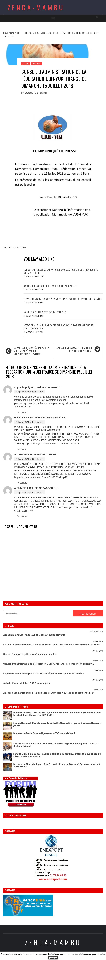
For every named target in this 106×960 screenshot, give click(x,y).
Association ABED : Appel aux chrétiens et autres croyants (34, 634)
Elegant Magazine (66, 955)
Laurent (28, 92)
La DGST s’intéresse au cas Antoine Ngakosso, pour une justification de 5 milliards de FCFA (61, 271)
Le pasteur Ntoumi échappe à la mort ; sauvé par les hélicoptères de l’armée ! (62, 299)
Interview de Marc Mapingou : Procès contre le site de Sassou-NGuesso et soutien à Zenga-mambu (56, 765)
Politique (36, 64)
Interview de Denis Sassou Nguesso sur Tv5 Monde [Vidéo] (44, 733)
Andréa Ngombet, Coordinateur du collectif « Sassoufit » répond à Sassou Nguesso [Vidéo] (57, 724)
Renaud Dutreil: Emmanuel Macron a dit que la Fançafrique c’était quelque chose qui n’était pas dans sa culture (57, 755)
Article (26, 64)
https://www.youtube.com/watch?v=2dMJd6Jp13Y (52, 443)
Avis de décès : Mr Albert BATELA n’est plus (45, 312)
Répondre (21, 412)
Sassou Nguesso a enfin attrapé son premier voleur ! (51, 286)
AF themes (83, 955)
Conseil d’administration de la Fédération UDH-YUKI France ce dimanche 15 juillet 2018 (48, 663)
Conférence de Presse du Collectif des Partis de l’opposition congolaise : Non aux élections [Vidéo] (56, 745)
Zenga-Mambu (36, 7)
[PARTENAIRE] (53, 858)
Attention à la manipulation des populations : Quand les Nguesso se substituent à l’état (58, 327)
